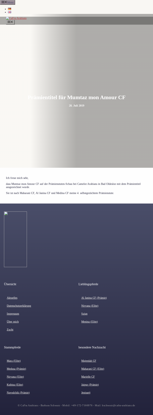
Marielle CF (88, 376)
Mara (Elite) (14, 360)
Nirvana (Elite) (89, 305)
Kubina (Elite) (15, 384)
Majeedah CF (88, 360)
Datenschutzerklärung (19, 305)
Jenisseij (85, 392)
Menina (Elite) (89, 321)
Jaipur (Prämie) (90, 384)
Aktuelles (12, 297)
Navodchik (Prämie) (18, 392)
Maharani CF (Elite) (92, 368)
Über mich (13, 321)
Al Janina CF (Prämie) (94, 297)
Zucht (10, 329)
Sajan (84, 313)
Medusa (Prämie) (16, 368)
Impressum (13, 313)
